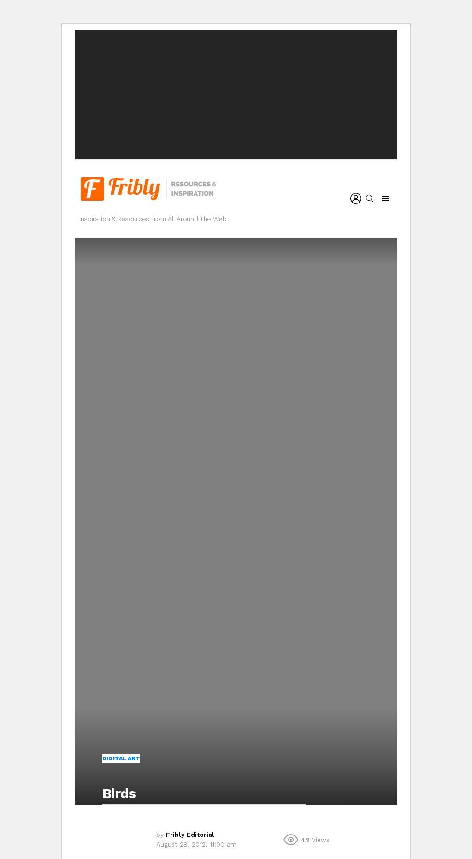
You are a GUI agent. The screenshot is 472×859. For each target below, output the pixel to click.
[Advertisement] (236, 94)
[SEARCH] (369, 198)
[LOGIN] (355, 198)
